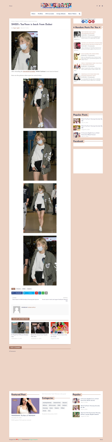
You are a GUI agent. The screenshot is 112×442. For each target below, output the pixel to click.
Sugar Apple (16, 28)
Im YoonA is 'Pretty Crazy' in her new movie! (59, 335)
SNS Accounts (52, 405)
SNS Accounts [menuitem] (49, 14)
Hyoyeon (65, 402)
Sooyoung (45, 408)
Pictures (18, 288)
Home (10, 6)
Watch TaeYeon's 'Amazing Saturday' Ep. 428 (91, 126)
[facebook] (97, 5)
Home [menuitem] (33, 14)
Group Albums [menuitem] (61, 14)
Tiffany (62, 408)
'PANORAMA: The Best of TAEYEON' (23, 415)
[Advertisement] (88, 98)
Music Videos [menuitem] (72, 14)
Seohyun (65, 405)
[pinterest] (102, 5)
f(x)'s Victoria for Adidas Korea (90, 54)
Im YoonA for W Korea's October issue (19, 335)
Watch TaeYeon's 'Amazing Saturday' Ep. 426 (91, 119)
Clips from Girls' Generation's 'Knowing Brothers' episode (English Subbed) (90, 413)
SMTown (45, 405)
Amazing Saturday (47, 402)
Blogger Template (33, 439)
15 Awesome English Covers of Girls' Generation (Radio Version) (90, 133)
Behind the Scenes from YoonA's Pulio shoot (39, 335)
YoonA (44, 410)
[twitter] (100, 5)
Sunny (51, 408)
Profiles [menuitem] (40, 14)
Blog (20, 439)
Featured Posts (57, 402)
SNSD (24, 288)
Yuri (49, 410)
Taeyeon (17, 21)
